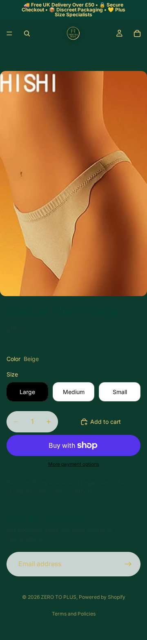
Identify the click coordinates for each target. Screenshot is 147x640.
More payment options (73, 464)
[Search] (27, 33)
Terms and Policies (74, 614)
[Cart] (137, 33)
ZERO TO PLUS (58, 597)
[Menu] (9, 33)
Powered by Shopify (102, 597)
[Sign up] (128, 564)
